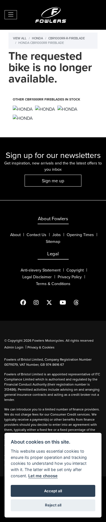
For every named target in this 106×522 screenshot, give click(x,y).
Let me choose (43, 475)
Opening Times (80, 235)
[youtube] (66, 302)
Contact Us (36, 235)
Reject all (53, 505)
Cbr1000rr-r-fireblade (66, 38)
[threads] (79, 302)
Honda (37, 38)
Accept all (53, 491)
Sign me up (53, 180)
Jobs (56, 235)
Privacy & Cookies (41, 347)
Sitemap (53, 241)
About (15, 235)
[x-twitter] (52, 302)
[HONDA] (23, 109)
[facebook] (26, 302)
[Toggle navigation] (11, 14)
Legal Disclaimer (37, 277)
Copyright (75, 270)
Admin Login (13, 347)
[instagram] (39, 302)
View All (20, 38)
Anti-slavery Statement (40, 270)
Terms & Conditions (53, 283)
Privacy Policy (70, 277)
